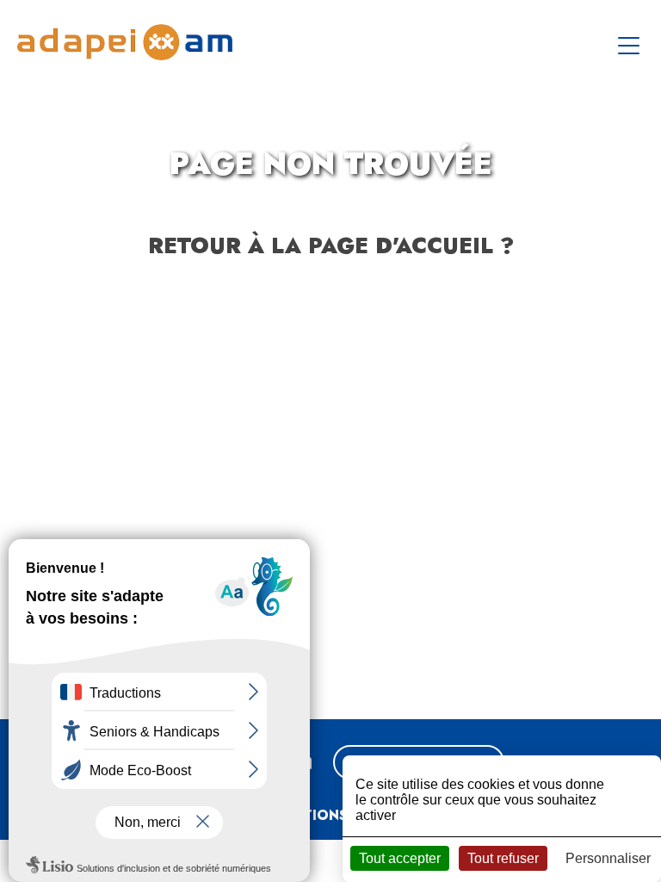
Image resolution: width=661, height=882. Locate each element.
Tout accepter (400, 858)
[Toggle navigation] (631, 42)
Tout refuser (503, 858)
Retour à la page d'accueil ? (331, 245)
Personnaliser (608, 858)
